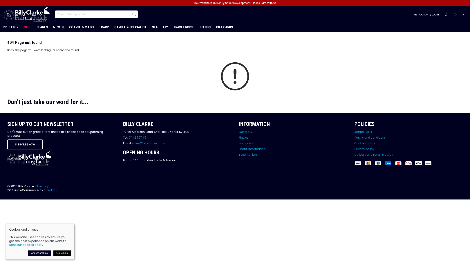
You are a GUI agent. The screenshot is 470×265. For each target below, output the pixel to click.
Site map (42, 186)
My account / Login (426, 14)
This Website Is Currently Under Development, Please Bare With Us (235, 3)
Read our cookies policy (26, 245)
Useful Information (252, 149)
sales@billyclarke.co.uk (148, 143)
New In (58, 27)
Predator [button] (10, 27)
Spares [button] (42, 27)
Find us (243, 137)
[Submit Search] (134, 14)
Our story (245, 132)
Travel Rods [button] (183, 27)
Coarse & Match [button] (82, 27)
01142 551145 (137, 137)
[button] (455, 14)
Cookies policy (364, 143)
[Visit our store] (446, 14)
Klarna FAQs (363, 132)
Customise (62, 253)
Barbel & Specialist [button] (130, 27)
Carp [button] (105, 27)
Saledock (50, 190)
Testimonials (248, 155)
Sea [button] (155, 27)
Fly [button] (165, 27)
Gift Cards (224, 27)
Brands (205, 27)
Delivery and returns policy (373, 155)
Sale (27, 27)
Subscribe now (25, 144)
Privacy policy (364, 149)
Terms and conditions (370, 137)
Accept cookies (39, 253)
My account (247, 143)
